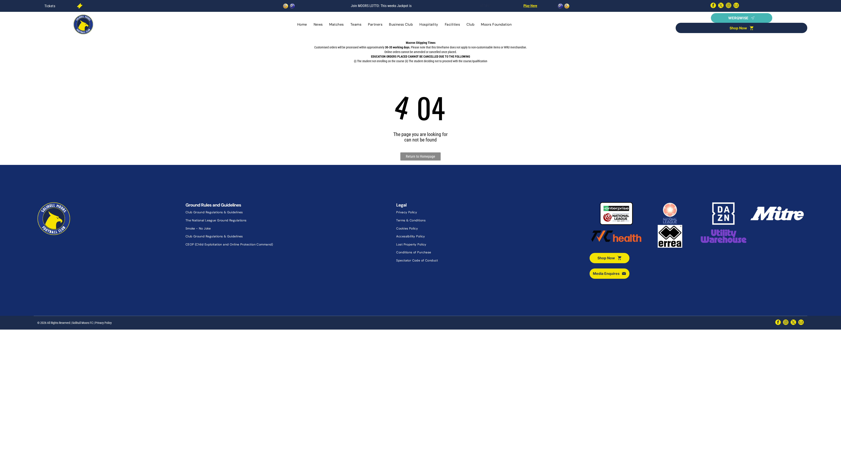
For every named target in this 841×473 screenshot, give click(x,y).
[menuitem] (49, 6)
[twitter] (721, 6)
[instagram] (728, 6)
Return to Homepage (420, 156)
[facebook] (713, 6)
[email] (736, 6)
